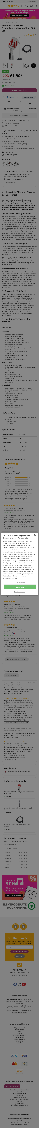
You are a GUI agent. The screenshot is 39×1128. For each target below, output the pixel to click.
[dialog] (19, 564)
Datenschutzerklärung (10, 578)
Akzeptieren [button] (20, 587)
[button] (19, 592)
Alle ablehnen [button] (20, 582)
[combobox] (35, 535)
